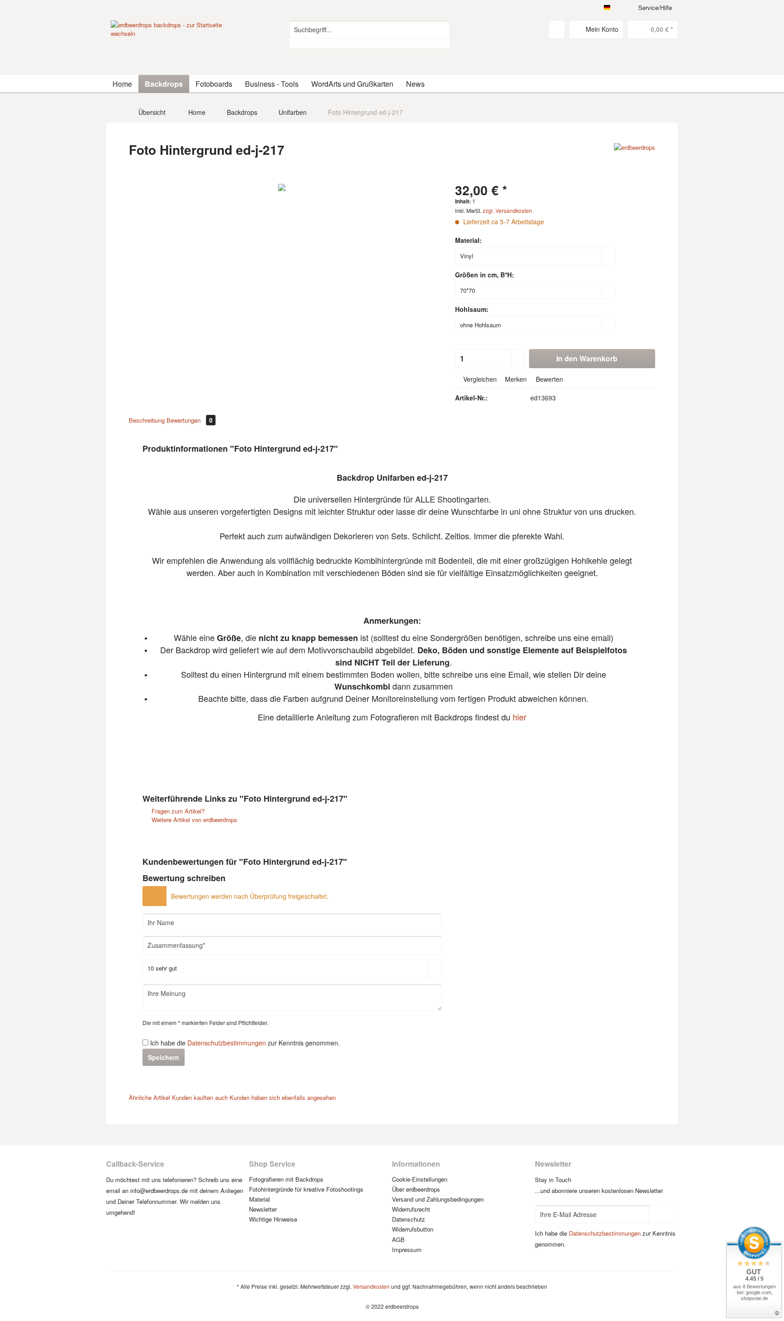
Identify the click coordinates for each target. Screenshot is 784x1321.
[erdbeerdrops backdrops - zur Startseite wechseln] (179, 54)
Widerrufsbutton (412, 1229)
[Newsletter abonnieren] (663, 1214)
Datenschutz (408, 1219)
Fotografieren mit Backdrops (286, 1179)
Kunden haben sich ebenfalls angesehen (283, 1097)
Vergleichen (479, 379)
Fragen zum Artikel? (177, 811)
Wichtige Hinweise (273, 1219)
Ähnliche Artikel (149, 1097)
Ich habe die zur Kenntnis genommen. (245, 1042)
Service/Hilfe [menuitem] (655, 7)
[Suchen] (441, 29)
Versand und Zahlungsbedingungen (438, 1199)
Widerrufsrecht (411, 1209)
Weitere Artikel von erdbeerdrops (193, 819)
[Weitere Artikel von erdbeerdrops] (634, 159)
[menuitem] (369, 34)
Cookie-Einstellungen (419, 1179)
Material (259, 1199)
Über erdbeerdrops (416, 1189)
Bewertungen (189, 420)
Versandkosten (371, 1286)
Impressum (406, 1249)
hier (519, 717)
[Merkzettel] (557, 29)
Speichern (163, 1057)
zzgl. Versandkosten (507, 210)
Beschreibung (147, 420)
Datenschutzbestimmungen (226, 1042)
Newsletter (263, 1209)
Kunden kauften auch (200, 1097)
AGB (398, 1239)
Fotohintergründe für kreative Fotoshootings (306, 1189)
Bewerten (548, 379)
